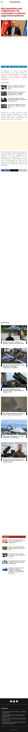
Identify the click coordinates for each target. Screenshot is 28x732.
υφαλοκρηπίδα (15, 157)
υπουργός (3, 115)
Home (2, 5)
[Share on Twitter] (14, 67)
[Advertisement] (14, 51)
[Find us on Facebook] (11, 701)
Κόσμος (5, 5)
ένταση (15, 71)
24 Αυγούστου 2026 (11, 89)
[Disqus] (14, 484)
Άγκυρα (18, 77)
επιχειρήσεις (10, 119)
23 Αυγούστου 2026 (11, 108)
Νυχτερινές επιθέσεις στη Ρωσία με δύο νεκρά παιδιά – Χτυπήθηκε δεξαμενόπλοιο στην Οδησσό (16, 93)
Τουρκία (25, 74)
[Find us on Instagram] (17, 701)
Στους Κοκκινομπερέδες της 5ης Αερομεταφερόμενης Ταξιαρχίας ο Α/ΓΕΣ (16, 548)
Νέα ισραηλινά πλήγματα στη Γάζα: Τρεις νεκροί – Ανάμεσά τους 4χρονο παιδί (17, 106)
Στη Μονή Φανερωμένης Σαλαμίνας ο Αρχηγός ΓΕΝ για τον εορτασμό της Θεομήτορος (17, 562)
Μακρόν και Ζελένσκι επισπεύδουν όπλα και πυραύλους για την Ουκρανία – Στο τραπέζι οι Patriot (13, 460)
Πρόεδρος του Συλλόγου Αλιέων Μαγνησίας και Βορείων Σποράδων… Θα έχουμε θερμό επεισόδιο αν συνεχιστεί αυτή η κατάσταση (16, 570)
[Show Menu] (1, 2)
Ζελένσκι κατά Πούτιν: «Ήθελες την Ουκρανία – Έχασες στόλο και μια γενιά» (16, 87)
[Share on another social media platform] (23, 67)
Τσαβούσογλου (15, 152)
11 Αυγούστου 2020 (5, 18)
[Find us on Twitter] (14, 701)
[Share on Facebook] (5, 67)
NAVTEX (7, 72)
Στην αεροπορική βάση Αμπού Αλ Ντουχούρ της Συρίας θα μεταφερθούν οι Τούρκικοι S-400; (17, 99)
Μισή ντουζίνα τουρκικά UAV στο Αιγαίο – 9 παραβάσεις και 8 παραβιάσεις (16, 541)
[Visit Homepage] (15, 2)
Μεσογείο (10, 74)
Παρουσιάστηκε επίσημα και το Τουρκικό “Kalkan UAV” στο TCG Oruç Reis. (14, 437)
